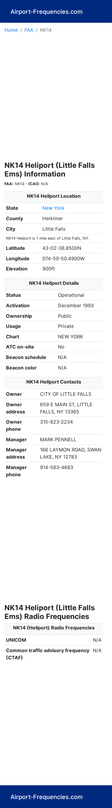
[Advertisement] (56, 99)
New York (53, 208)
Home (11, 30)
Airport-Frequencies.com (46, 11)
